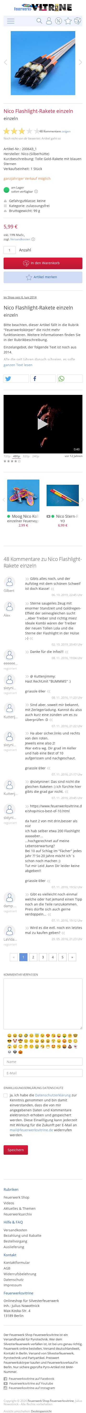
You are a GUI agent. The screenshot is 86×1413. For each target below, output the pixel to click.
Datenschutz (14, 1279)
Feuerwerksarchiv (18, 1214)
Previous (3, 499)
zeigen (66, 131)
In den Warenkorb (45, 263)
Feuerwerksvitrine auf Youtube (31, 1383)
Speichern (16, 1150)
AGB (7, 1268)
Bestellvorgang (15, 1241)
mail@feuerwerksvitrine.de (31, 1130)
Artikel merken (45, 277)
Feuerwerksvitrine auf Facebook (31, 1378)
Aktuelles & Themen (20, 1208)
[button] (16, 379)
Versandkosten (20, 239)
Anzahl (25, 250)
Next (82, 499)
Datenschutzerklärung (53, 1095)
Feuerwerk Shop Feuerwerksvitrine (51, 1401)
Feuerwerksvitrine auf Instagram (31, 1388)
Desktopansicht (41, 1411)
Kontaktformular (17, 1262)
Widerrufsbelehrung (20, 1274)
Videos (9, 1203)
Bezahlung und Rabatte (22, 1235)
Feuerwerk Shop (16, 1197)
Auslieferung (14, 1247)
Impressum (13, 1285)
